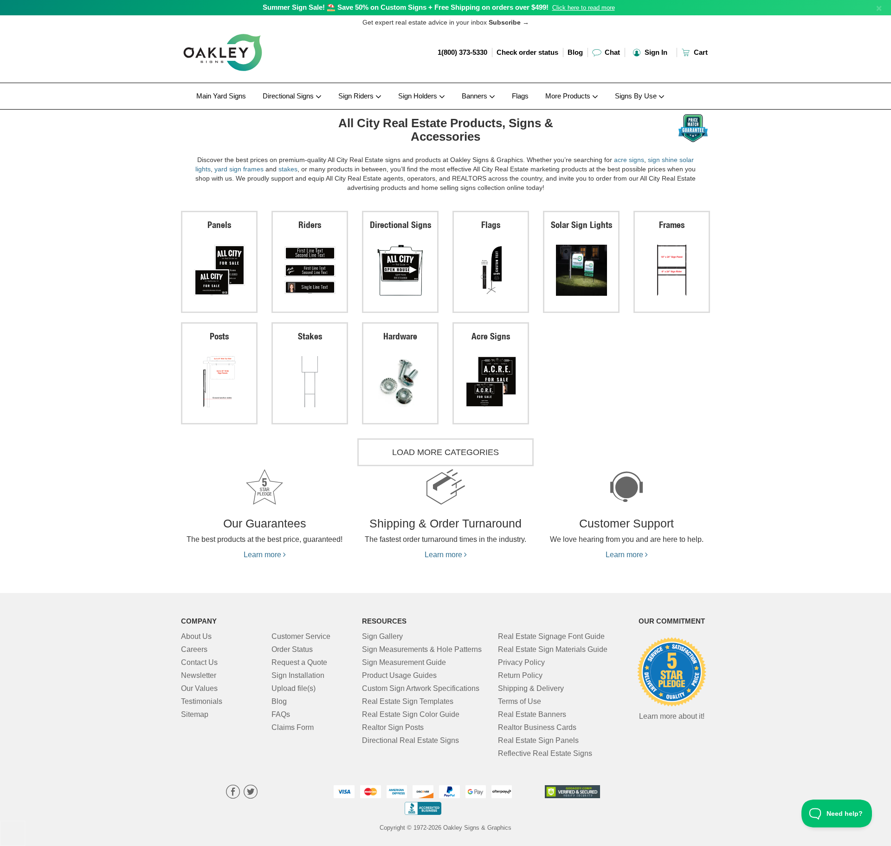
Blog (575, 52)
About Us (196, 636)
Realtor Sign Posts (393, 727)
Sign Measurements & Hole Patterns (422, 649)
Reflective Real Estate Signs (545, 753)
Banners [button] (475, 96)
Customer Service (300, 636)
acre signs (629, 159)
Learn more (263, 555)
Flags (520, 96)
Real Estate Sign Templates (407, 701)
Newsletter (198, 675)
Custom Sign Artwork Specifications (420, 688)
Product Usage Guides (399, 675)
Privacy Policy (521, 662)
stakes (287, 169)
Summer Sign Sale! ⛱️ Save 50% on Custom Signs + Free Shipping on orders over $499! (406, 7)
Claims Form (292, 727)
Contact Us (199, 662)
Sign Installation (297, 675)
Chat (611, 52)
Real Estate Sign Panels (538, 740)
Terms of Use (519, 701)
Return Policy (520, 675)
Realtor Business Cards (537, 727)
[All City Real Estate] (242, 112)
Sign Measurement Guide (404, 662)
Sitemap (194, 714)
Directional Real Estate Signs (410, 740)
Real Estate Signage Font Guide (551, 636)
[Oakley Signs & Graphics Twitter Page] (250, 792)
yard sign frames (239, 169)
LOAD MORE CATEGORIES (445, 452)
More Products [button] (568, 96)
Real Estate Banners (532, 714)
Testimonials (201, 701)
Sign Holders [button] (418, 96)
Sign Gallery (382, 636)
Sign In (655, 52)
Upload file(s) (293, 688)
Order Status (292, 649)
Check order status (527, 52)
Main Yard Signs (221, 96)
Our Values (199, 688)
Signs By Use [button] (637, 96)
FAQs (280, 714)
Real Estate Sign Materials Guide (552, 649)
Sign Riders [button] (356, 96)
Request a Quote (299, 662)
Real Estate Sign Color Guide (410, 714)
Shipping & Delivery (531, 688)
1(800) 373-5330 (462, 52)
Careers (194, 649)
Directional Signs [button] (289, 96)
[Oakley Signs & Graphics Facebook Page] (233, 792)
